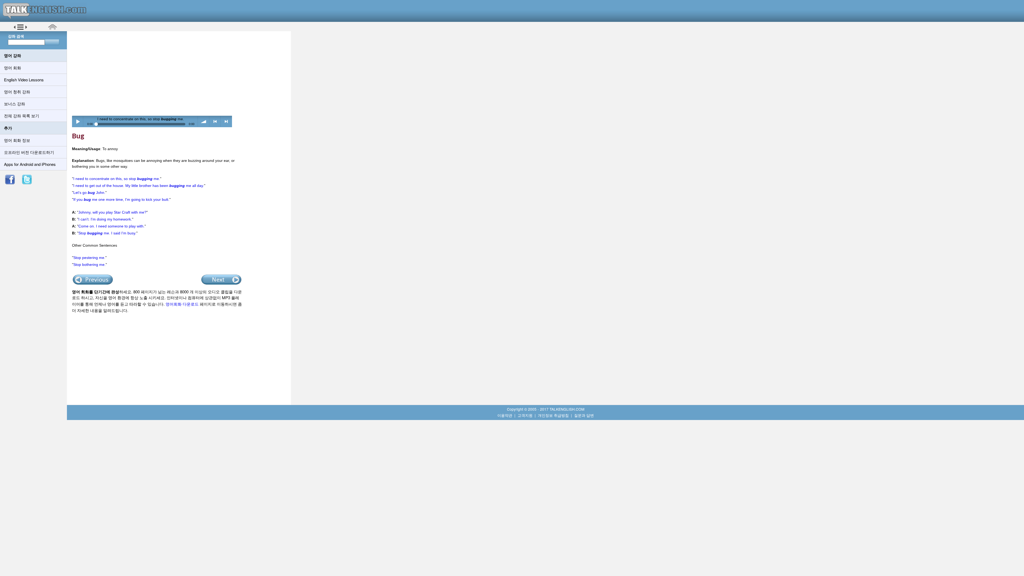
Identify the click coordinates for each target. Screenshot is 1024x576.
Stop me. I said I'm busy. (107, 233)
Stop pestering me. (89, 257)
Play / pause (78, 121)
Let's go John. (89, 192)
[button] (20, 29)
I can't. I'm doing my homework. (105, 219)
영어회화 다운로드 (182, 304)
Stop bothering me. (89, 264)
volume (203, 121)
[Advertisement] (181, 73)
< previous (215, 121)
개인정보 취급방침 (553, 415)
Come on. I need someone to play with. (111, 226)
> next (226, 121)
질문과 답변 (584, 415)
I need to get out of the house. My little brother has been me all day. (138, 185)
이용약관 (504, 415)
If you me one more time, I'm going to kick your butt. (121, 199)
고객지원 (525, 415)
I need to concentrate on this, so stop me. (116, 179)
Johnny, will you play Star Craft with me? (112, 212)
